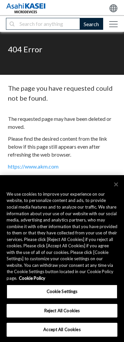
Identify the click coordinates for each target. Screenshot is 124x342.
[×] (116, 184)
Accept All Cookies (61, 329)
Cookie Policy (32, 278)
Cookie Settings (62, 291)
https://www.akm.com (33, 166)
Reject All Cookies (62, 310)
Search (91, 24)
